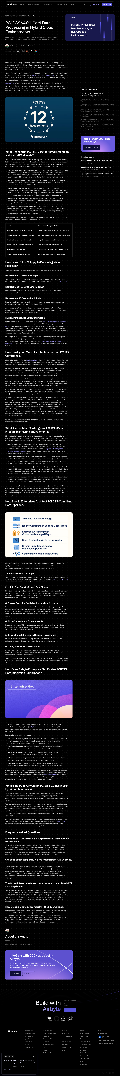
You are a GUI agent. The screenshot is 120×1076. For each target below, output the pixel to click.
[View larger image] (39, 119)
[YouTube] (113, 1073)
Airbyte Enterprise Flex (37, 727)
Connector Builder (48, 1039)
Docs (65, 4)
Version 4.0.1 (9, 83)
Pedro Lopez (9, 940)
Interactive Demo (48, 1044)
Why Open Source (66, 1036)
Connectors (58, 4)
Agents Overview (30, 1033)
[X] (106, 1073)
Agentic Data (29, 1039)
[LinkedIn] (110, 1073)
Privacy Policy (102, 1033)
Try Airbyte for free (92, 147)
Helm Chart (83, 1047)
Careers (63, 1050)
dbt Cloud (83, 1050)
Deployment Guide (85, 1044)
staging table (62, 281)
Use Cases (64, 1044)
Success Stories (66, 1041)
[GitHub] (103, 1073)
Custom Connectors (86, 1053)
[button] (22, 4)
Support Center (85, 1033)
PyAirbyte (46, 1036)
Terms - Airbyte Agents (105, 1043)
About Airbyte (65, 1033)
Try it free (107, 4)
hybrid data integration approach (54, 321)
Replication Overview (49, 1033)
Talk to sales (28, 973)
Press (63, 1039)
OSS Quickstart (85, 1041)
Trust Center (84, 1036)
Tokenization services (60, 579)
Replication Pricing (49, 1053)
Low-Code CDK (84, 1058)
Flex (44, 1047)
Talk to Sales (61, 821)
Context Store (29, 1036)
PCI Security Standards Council (43, 75)
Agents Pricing (29, 1047)
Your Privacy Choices (105, 1037)
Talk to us (95, 4)
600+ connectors (50, 774)
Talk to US (82, 1010)
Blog (81, 1061)
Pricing (71, 4)
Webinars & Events (67, 1047)
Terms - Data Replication (106, 1040)
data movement (33, 360)
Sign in (86, 4)
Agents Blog (83, 1064)
